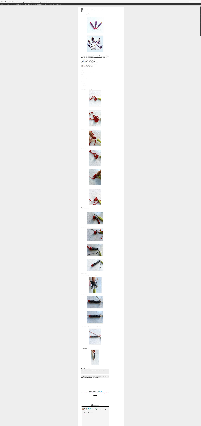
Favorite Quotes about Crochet (19, 4)
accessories (86, 392)
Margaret (85, 408)
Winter (99, 393)
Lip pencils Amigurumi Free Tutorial (95, 10)
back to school (94, 392)
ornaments (94, 393)
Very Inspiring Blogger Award (42, 4)
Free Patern (102, 392)
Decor (98, 392)
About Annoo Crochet (9, 4)
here (84, 59)
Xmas (101, 393)
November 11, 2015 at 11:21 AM (92, 408)
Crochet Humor (27, 4)
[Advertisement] (115, 24)
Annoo (100, 391)
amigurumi (90, 392)
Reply (85, 414)
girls (105, 392)
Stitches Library (33, 4)
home (89, 393)
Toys (97, 393)
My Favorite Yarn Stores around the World (54, 4)
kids (91, 393)
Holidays (107, 392)
